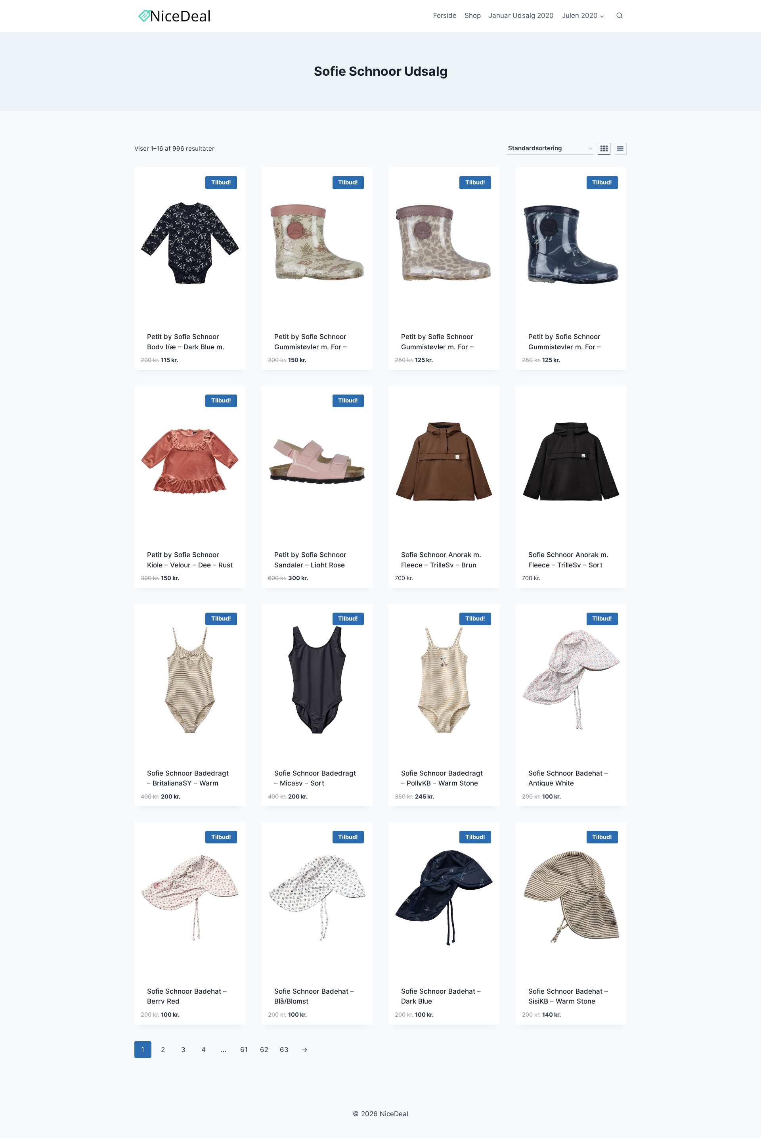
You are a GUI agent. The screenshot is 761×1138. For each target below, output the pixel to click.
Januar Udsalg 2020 (521, 15)
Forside (445, 15)
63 (284, 1050)
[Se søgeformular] (619, 16)
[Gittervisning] (604, 149)
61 (244, 1050)
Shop (473, 15)
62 (264, 1050)
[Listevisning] (620, 149)
